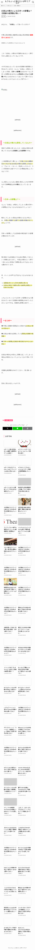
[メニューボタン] (2, 2)
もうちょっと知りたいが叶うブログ (17, 2)
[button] (7, 428)
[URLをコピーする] (27, 428)
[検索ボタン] (33, 2)
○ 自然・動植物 (8, 420)
